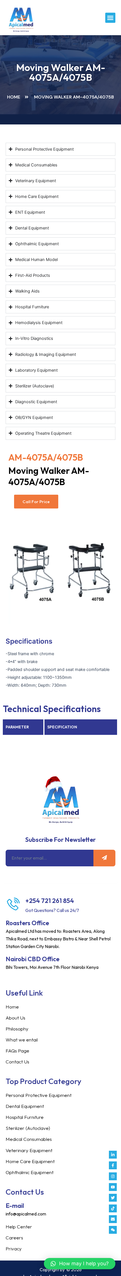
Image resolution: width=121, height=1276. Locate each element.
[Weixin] (113, 1230)
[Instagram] (113, 1176)
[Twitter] (113, 1198)
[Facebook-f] (113, 1165)
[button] (110, 18)
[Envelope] (113, 1219)
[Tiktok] (113, 1208)
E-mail (15, 1206)
